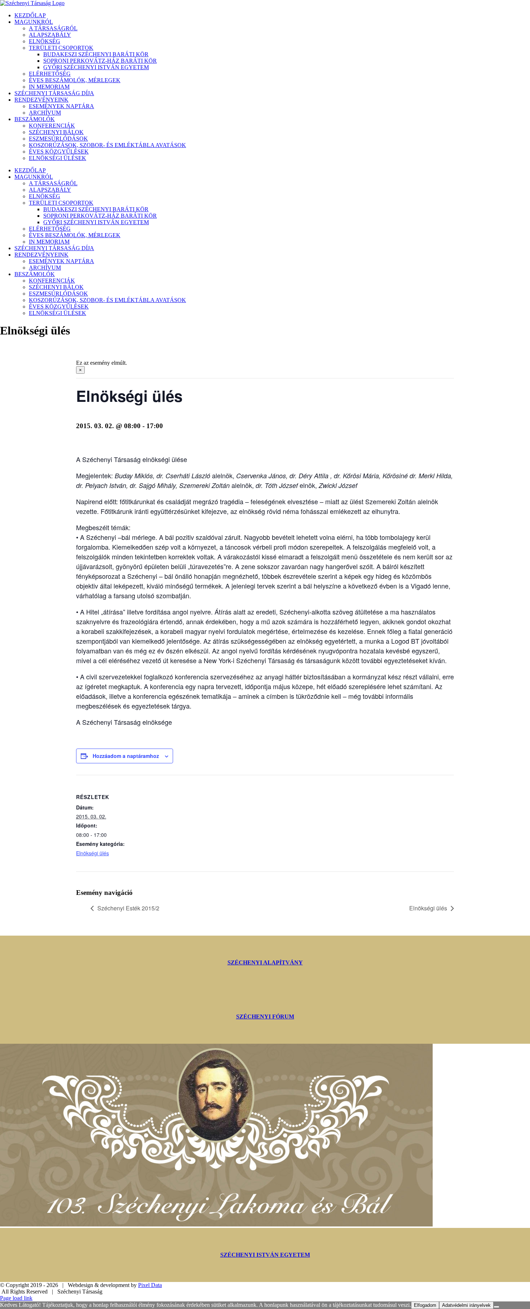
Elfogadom (425, 1305)
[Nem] (496, 1307)
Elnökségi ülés (92, 853)
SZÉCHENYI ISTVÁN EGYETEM (265, 1255)
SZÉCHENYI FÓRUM (265, 1016)
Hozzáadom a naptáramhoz (126, 755)
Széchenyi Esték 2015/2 (128, 908)
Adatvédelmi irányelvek (466, 1305)
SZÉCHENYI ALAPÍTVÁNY (265, 962)
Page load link (16, 1298)
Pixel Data (150, 1285)
